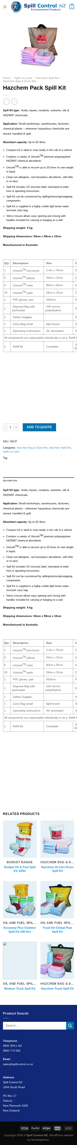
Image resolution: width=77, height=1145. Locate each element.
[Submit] (70, 1025)
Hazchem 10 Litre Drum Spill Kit (57, 869)
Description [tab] (10, 481)
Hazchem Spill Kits (47, 78)
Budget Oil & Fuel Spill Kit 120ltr (20, 869)
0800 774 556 (11, 1050)
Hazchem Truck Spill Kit (57, 988)
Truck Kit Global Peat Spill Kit (57, 929)
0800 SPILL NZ (12, 1045)
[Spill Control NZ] (38, 6)
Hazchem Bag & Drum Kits (19, 81)
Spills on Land (23, 78)
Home (6, 78)
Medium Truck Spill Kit (19, 988)
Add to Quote (39, 427)
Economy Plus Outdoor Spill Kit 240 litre (20, 929)
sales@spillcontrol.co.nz (18, 1064)
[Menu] (5, 7)
